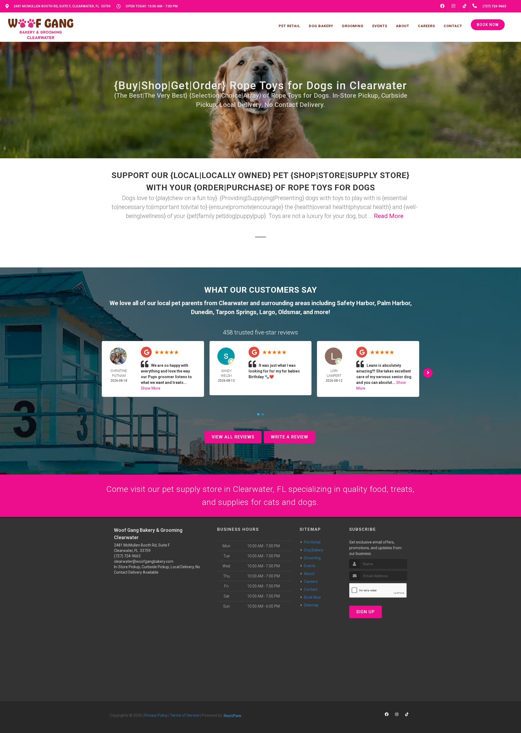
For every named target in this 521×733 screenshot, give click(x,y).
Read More (389, 216)
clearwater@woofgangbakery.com (143, 561)
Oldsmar (289, 312)
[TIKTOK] (464, 6)
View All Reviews (233, 437)
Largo (267, 312)
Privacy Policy (156, 715)
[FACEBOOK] (442, 6)
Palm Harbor (393, 303)
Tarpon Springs (236, 312)
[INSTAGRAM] (453, 6)
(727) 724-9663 (127, 556)
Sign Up (365, 611)
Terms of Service (184, 715)
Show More (150, 388)
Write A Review (289, 437)
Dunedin (202, 312)
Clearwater (234, 303)
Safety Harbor (355, 303)
